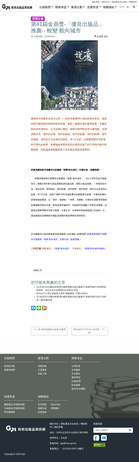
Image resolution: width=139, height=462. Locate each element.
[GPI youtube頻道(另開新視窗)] (104, 437)
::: (36, 6)
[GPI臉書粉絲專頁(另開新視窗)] (96, 437)
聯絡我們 (133, 2)
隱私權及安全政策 (119, 2)
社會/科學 (76, 381)
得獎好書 (42, 366)
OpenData (56, 404)
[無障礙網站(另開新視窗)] (99, 445)
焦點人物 (42, 373)
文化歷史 (76, 373)
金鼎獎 (100, 36)
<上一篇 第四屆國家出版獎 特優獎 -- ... (49, 331)
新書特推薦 (9, 370)
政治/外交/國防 (79, 389)
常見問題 (42, 404)
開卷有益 (61, 7)
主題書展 (42, 370)
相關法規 (42, 408)
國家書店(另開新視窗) (14, 404)
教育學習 (76, 377)
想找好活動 (9, 366)
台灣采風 (76, 366)
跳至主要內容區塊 (7, 1)
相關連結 (108, 7)
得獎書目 (55, 408)
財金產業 (76, 385)
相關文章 (37, 270)
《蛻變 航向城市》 (62, 248)
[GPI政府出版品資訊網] (17, 7)
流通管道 (92, 7)
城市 (106, 36)
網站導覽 (95, 2)
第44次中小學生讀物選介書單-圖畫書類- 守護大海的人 (62, 293)
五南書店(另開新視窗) (14, 408)
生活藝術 (76, 370)
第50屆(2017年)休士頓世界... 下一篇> (89, 331)
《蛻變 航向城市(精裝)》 (95, 248)
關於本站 (105, 2)
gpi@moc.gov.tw (68, 443)
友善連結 (42, 412)
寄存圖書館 (9, 412)
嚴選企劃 (77, 7)
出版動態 (45, 7)
